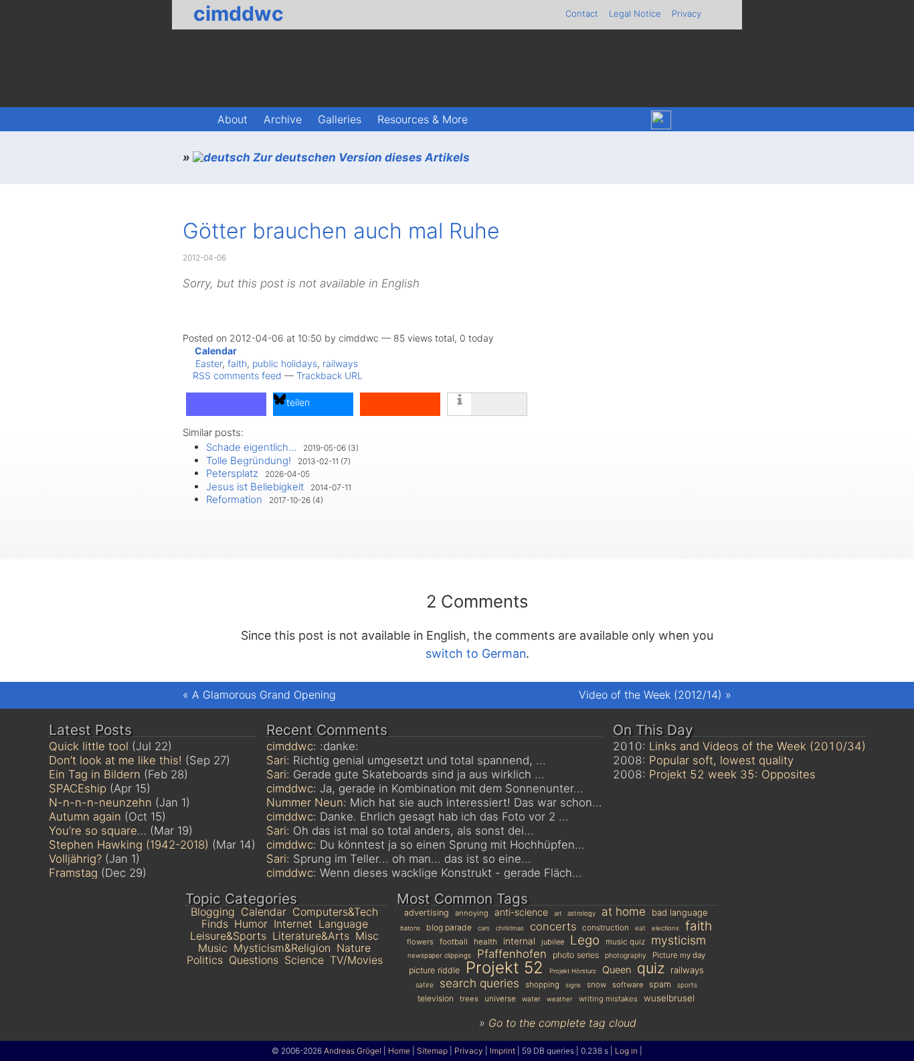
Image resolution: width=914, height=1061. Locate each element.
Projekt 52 (504, 967)
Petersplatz (232, 473)
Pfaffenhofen (512, 954)
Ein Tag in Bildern (95, 774)
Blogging (213, 911)
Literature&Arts (310, 935)
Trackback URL (329, 375)
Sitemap (432, 1051)
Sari (276, 760)
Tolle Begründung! (248, 460)
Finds (214, 923)
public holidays (284, 363)
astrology (581, 913)
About (232, 119)
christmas (510, 928)
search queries (479, 983)
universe (500, 998)
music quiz (625, 941)
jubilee (552, 941)
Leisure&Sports (228, 935)
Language (343, 923)
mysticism (678, 940)
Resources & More (422, 119)
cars (484, 928)
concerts (553, 926)
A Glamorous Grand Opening (264, 694)
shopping (542, 984)
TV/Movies (356, 960)
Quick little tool (88, 746)
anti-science (521, 912)
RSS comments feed (237, 375)
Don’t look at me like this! (115, 760)
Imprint (502, 1051)
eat (640, 928)
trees (469, 998)
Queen (616, 970)
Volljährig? (75, 858)
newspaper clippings (439, 955)
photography (625, 955)
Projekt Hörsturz (572, 971)
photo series (576, 955)
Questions (253, 960)
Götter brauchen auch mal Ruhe (341, 231)
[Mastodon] (632, 120)
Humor (251, 923)
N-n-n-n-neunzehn (100, 802)
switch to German (476, 653)
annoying (471, 913)
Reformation (234, 499)
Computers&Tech (335, 911)
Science (304, 960)
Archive (283, 119)
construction (605, 927)
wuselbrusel (669, 998)
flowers (420, 941)
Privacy (686, 13)
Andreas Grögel (352, 1051)
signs (573, 985)
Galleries (339, 119)
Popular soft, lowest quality (721, 760)
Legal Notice (635, 13)
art (557, 913)
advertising (426, 913)
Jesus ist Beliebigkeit (255, 486)
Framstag (73, 872)
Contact (581, 13)
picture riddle (434, 970)
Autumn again (85, 816)
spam (660, 984)
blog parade (449, 927)
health (485, 941)
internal (519, 941)
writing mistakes (608, 998)
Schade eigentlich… (251, 447)
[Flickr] (690, 120)
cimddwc (238, 13)
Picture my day (678, 955)
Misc (367, 935)
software (627, 984)
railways (340, 363)
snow (596, 984)
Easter (208, 363)
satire (425, 985)
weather (560, 999)
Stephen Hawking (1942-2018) (129, 844)
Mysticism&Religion (282, 947)
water (531, 999)
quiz (650, 968)
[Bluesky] (661, 120)
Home (399, 1051)
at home (624, 911)
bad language (680, 912)
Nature (354, 947)
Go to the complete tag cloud (562, 1023)
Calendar (216, 350)
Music (212, 947)
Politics (205, 960)
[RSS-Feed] (717, 120)
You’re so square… (98, 830)
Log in (626, 1051)
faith (237, 363)
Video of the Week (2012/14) (650, 694)
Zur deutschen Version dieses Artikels (360, 157)
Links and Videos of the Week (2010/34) (757, 746)
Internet (293, 923)
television (436, 998)
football (454, 941)
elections (665, 928)
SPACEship (77, 788)
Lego (585, 940)
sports (687, 985)
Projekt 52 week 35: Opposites (732, 774)
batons (410, 928)
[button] (226, 404)
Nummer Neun (304, 802)
